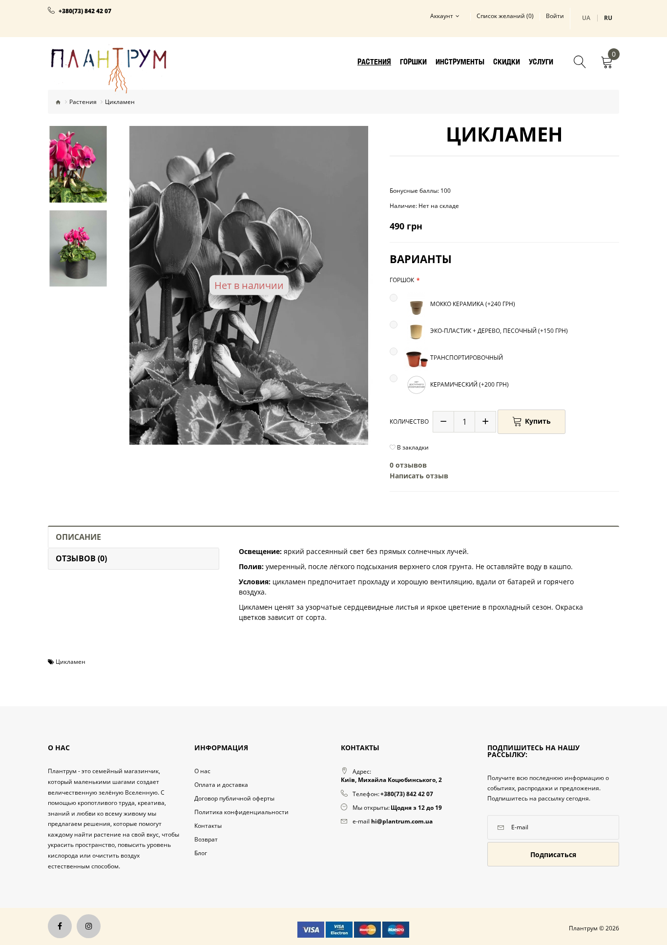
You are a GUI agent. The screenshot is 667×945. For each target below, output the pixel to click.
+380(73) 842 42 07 (85, 11)
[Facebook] (60, 926)
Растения (83, 102)
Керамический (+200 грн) (469, 385)
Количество (409, 421)
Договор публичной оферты (234, 798)
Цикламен (70, 661)
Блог (200, 853)
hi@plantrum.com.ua (402, 821)
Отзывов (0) (81, 558)
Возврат (206, 839)
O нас (202, 771)
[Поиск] (580, 63)
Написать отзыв (419, 475)
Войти (555, 16)
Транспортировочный (466, 358)
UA (586, 18)
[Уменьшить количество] (443, 421)
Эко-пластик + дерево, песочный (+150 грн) (498, 331)
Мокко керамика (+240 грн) (472, 304)
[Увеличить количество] (485, 421)
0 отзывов (408, 465)
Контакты (208, 826)
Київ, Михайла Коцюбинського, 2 (391, 780)
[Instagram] (89, 926)
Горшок (402, 280)
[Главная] (58, 102)
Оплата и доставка (221, 785)
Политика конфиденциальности (241, 812)
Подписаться (553, 854)
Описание (78, 537)
